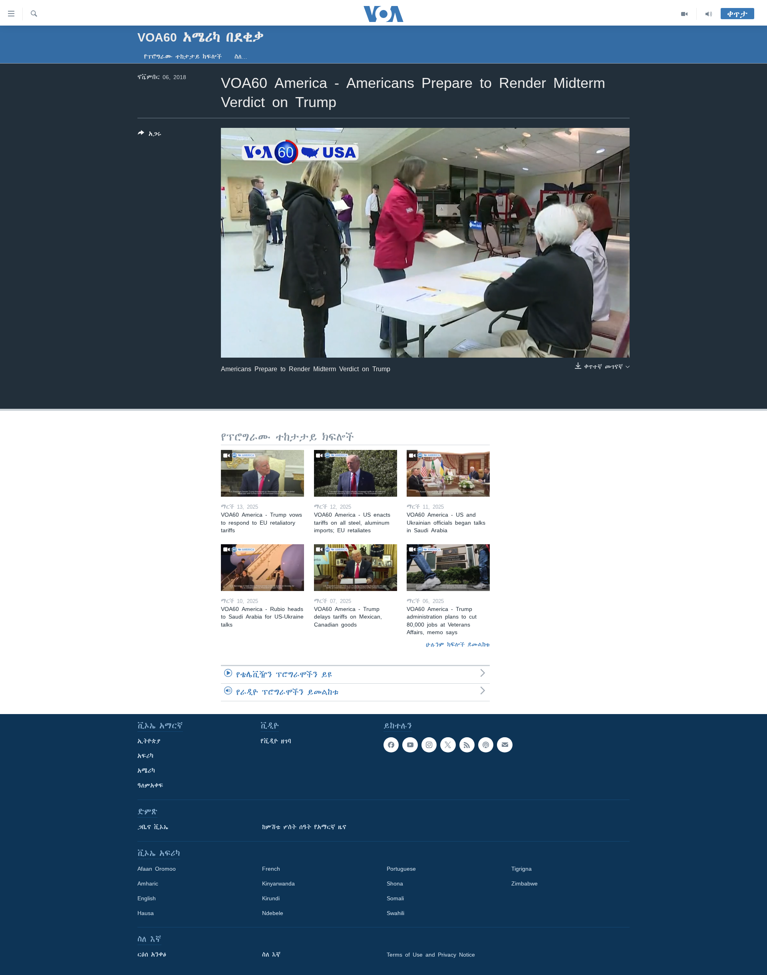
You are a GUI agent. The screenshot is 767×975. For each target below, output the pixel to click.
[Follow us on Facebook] (391, 744)
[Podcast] (485, 744)
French (271, 868)
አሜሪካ (146, 770)
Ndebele (272, 913)
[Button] (149, 135)
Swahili (395, 913)
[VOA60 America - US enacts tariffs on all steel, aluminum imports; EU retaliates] (355, 473)
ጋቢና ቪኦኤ (152, 827)
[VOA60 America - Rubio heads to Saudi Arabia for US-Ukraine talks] (262, 567)
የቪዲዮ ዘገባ (275, 741)
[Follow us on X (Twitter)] (447, 744)
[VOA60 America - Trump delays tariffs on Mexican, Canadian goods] (355, 567)
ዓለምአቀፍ (150, 785)
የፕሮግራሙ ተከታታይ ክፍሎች (183, 56)
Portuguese (401, 868)
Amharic (147, 883)
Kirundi (271, 898)
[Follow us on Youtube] (409, 744)
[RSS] (467, 744)
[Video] (684, 14)
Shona (395, 883)
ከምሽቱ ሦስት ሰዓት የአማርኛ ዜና (304, 827)
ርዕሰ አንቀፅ (151, 954)
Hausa (145, 913)
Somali (395, 898)
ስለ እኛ (271, 954)
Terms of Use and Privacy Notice (431, 954)
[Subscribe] (504, 744)
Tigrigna (521, 868)
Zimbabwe (524, 883)
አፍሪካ (145, 756)
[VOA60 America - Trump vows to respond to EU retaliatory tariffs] (262, 473)
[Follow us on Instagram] (429, 744)
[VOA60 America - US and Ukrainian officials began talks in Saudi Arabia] (448, 473)
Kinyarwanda (278, 883)
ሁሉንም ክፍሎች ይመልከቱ (458, 644)
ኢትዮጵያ (149, 741)
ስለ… (240, 56)
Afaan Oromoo (156, 868)
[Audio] (709, 14)
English (146, 898)
